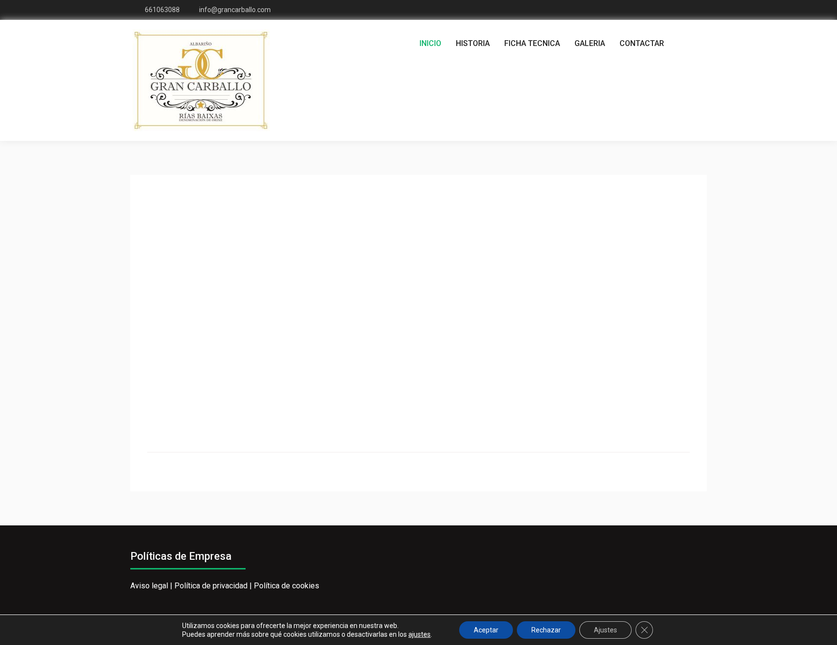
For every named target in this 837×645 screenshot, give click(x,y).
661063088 (162, 10)
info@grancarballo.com (235, 10)
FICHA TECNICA (532, 43)
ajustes (419, 634)
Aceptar (486, 630)
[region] (418, 312)
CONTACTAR (642, 43)
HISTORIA (473, 43)
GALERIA (589, 43)
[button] (162, 312)
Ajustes (605, 630)
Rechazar (546, 630)
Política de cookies (286, 585)
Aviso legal (149, 585)
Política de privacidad (211, 585)
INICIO (430, 43)
